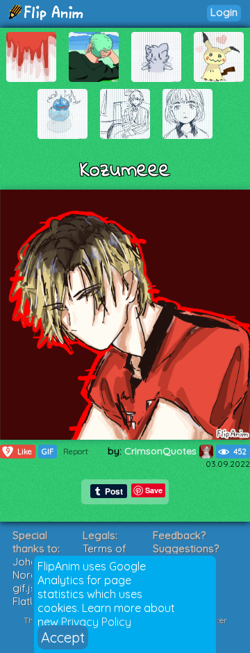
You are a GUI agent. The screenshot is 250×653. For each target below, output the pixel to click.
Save (153, 490)
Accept (63, 637)
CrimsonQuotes (161, 451)
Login (224, 12)
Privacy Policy (96, 622)
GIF (47, 451)
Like (19, 451)
